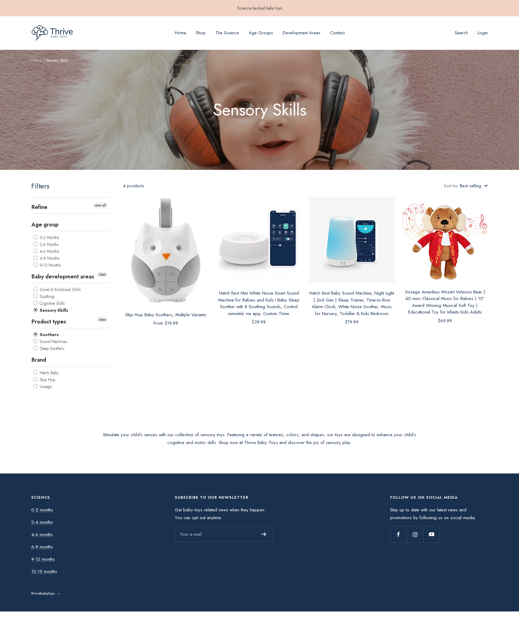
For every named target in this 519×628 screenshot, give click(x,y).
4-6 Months (48, 251)
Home (180, 32)
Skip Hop (46, 380)
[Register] (263, 534)
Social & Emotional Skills (59, 289)
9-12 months (43, 559)
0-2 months (42, 510)
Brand (39, 360)
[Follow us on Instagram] (415, 534)
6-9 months (42, 547)
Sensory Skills (53, 310)
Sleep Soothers (51, 348)
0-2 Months (48, 237)
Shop (201, 32)
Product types (49, 322)
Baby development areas (63, 276)
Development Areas (301, 32)
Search (461, 32)
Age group (45, 224)
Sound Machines (52, 342)
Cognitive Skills (51, 303)
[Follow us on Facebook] (398, 534)
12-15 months (44, 571)
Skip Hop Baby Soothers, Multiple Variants (165, 314)
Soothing (46, 296)
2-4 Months (48, 244)
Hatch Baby (48, 373)
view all (100, 205)
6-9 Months (48, 258)
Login (483, 32)
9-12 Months (49, 265)
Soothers (48, 335)
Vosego (45, 387)
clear (102, 274)
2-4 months (42, 522)
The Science (227, 32)
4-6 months (42, 534)
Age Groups (261, 32)
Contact (337, 32)
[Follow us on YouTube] (431, 534)
